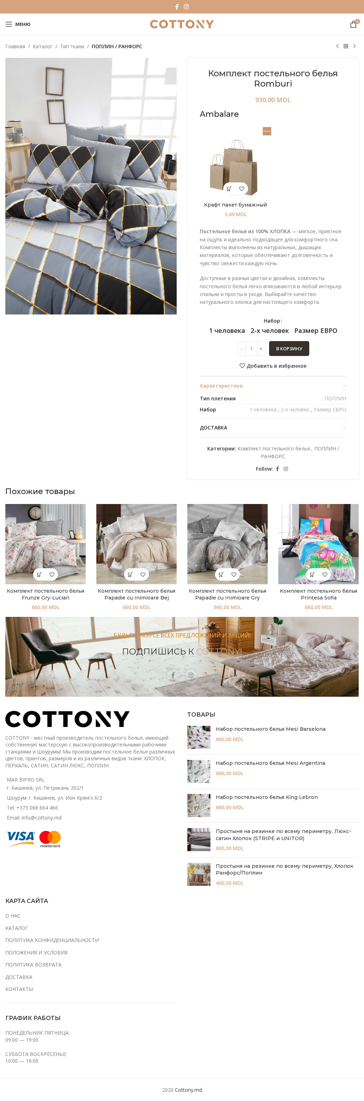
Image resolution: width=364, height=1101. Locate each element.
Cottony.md (188, 1089)
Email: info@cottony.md (34, 817)
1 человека (263, 409)
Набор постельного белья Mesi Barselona (271, 729)
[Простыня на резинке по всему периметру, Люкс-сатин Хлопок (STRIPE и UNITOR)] (198, 840)
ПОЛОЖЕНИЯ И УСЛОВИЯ (36, 952)
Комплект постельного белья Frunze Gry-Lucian (45, 594)
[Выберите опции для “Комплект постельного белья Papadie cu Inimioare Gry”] (221, 574)
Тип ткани (72, 46)
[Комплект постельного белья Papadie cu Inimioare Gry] (227, 544)
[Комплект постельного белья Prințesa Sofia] (318, 544)
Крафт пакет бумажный (235, 205)
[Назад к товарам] (346, 46)
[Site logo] (182, 23)
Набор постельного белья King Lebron (267, 797)
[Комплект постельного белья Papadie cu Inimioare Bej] (136, 544)
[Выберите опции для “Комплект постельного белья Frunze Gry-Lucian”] (39, 574)
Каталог (43, 46)
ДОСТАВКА (18, 977)
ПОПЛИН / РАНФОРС (117, 46)
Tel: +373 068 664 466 (32, 807)
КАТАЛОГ (16, 928)
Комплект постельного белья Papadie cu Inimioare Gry (227, 594)
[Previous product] (337, 46)
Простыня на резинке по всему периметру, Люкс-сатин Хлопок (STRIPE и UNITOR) (283, 835)
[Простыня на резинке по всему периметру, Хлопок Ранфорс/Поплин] (198, 875)
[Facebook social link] (177, 6)
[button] (229, 188)
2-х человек (295, 409)
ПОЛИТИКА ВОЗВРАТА (33, 964)
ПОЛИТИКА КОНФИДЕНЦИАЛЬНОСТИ (52, 940)
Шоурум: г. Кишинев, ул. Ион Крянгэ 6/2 (54, 797)
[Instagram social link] (186, 6)
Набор (272, 320)
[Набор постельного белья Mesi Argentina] (198, 771)
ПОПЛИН (335, 398)
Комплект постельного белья (273, 448)
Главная (15, 46)
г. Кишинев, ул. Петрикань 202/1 (45, 787)
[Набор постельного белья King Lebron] (198, 805)
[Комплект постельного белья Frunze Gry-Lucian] (45, 544)
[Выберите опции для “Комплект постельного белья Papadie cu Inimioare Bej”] (130, 574)
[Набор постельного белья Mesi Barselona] (198, 737)
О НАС (13, 915)
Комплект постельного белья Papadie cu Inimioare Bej (136, 594)
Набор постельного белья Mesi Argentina (270, 763)
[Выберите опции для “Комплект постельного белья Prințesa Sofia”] (312, 574)
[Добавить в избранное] (242, 188)
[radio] (227, 330)
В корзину (289, 348)
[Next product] (354, 46)
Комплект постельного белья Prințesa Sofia (318, 594)
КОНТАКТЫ (19, 989)
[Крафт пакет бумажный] (235, 162)
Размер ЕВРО (330, 409)
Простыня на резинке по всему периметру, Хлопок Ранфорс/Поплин (284, 869)
